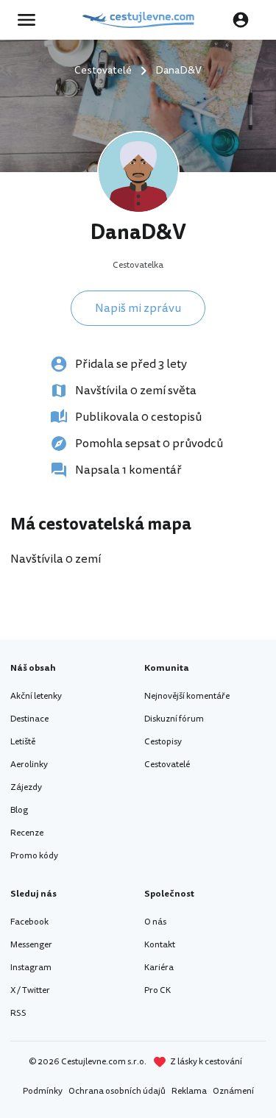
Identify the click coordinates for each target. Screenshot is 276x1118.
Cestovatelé (167, 764)
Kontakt (159, 945)
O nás (155, 922)
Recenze (26, 833)
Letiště (22, 742)
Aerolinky (29, 764)
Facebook (29, 922)
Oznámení (233, 1091)
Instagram (31, 967)
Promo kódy (34, 856)
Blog (19, 810)
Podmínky (43, 1091)
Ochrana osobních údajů (117, 1091)
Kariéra (159, 967)
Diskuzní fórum (174, 719)
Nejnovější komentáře (187, 696)
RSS (18, 1013)
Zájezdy (26, 787)
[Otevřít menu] (31, 20)
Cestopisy (163, 742)
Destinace (29, 719)
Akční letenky (36, 696)
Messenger (31, 945)
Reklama (189, 1091)
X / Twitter (30, 990)
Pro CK (157, 990)
